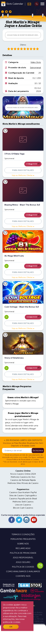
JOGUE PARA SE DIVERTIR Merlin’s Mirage (24, 35)
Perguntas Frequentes (23, 539)
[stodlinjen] (30, 600)
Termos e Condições (23, 534)
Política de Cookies (23, 567)
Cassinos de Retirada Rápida (23, 480)
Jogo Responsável (23, 557)
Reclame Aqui (23, 548)
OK (10, 626)
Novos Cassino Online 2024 (23, 474)
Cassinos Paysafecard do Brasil (23, 498)
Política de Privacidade (23, 553)
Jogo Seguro (23, 562)
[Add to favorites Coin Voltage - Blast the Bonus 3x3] (5, 284)
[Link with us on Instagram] (26, 520)
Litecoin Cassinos (23, 504)
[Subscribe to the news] (28, 4)
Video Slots (36, 62)
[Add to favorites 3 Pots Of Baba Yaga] (5, 131)
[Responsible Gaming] (37, 591)
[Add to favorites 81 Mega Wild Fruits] (5, 233)
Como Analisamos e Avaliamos (23, 571)
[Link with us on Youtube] (34, 520)
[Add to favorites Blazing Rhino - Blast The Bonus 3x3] (5, 182)
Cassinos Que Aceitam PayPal (23, 492)
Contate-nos (23, 576)
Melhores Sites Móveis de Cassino (23, 483)
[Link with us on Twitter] (19, 520)
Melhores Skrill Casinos (23, 501)
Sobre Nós (23, 543)
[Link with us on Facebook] (11, 520)
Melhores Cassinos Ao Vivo (23, 477)
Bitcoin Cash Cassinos (23, 508)
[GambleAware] (13, 591)
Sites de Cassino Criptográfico (23, 495)
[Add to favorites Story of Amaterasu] (5, 335)
